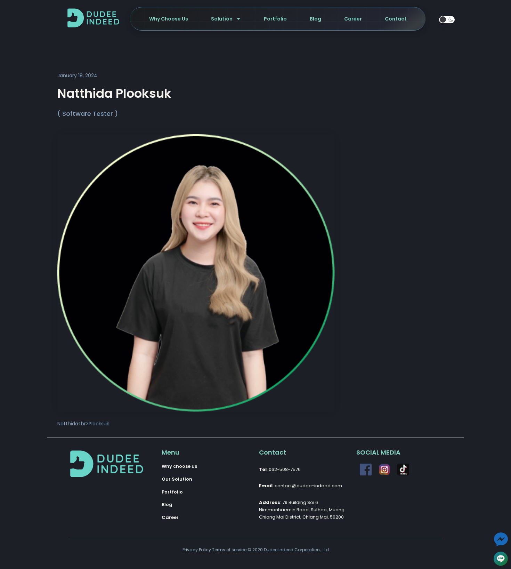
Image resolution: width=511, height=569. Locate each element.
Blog (315, 18)
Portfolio (275, 18)
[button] (447, 19)
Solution (222, 18)
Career (353, 18)
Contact (396, 18)
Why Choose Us (168, 18)
